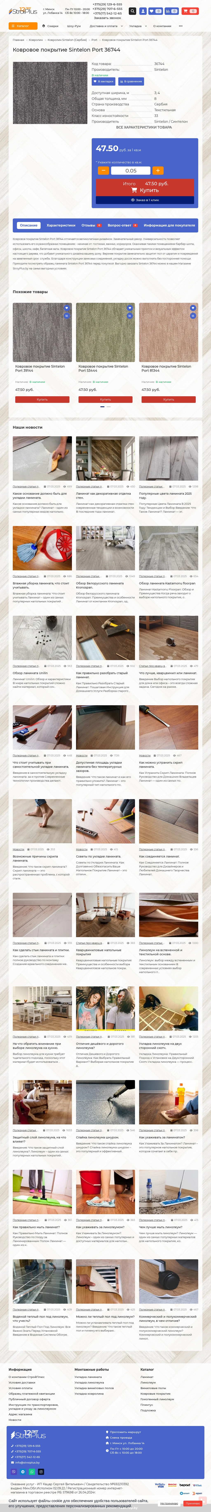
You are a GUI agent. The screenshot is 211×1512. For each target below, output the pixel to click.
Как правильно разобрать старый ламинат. (102, 675)
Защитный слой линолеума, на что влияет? (39, 1139)
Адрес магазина (20, 1414)
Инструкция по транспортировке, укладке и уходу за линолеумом (33, 1406)
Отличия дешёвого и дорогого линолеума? (100, 1046)
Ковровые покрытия (155, 1393)
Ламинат (147, 1377)
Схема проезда (121, 1437)
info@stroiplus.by (27, 1462)
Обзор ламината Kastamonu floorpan (167, 583)
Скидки (52, 26)
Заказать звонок (107, 18)
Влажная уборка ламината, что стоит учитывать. (41, 585)
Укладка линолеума (89, 1382)
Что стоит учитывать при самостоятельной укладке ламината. (41, 765)
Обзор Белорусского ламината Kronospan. (100, 585)
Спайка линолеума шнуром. (97, 1137)
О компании (162, 26)
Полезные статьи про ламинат (27, 486)
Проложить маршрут (125, 1432)
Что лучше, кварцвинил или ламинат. (168, 673)
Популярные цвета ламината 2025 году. (165, 496)
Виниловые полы (153, 1388)
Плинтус (147, 1404)
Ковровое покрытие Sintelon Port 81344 (166, 368)
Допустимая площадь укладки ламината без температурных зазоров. (99, 767)
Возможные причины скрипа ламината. (35, 858)
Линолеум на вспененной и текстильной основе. (160, 952)
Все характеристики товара (144, 127)
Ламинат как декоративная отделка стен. (103, 496)
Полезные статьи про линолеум (152, 943)
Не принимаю (169, 1503)
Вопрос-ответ (122, 225)
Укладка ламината (88, 1377)
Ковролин (36, 39)
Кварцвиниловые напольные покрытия (98, 952)
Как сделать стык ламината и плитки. (41, 950)
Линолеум (148, 1382)
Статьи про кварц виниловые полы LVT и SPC (153, 666)
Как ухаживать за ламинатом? (162, 1137)
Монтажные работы (92, 1370)
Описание (29, 225)
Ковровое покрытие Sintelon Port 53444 (103, 368)
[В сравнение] (67, 316)
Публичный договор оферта (29, 1399)
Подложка (148, 1410)
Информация (20, 1370)
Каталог (147, 1370)
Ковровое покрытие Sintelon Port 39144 (40, 368)
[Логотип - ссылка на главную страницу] (41, 1435)
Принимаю (193, 1503)
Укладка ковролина (89, 1393)
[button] (13, 353)
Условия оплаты (21, 1388)
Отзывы (91, 225)
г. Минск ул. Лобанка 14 (127, 1443)
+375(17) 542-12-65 (27, 1457)
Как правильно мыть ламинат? (36, 1227)
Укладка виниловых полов (94, 1388)
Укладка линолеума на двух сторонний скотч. (160, 1046)
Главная (18, 39)
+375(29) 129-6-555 (27, 1445)
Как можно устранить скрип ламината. (160, 765)
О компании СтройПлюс (27, 1377)
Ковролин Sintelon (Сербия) (67, 39)
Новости (82, 755)
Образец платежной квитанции (32, 1393)
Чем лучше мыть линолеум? (160, 1227)
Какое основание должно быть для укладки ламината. (40, 496)
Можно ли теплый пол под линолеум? (105, 1317)
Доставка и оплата (103, 26)
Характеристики (61, 225)
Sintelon (161, 70)
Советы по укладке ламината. (98, 856)
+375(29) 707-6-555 (28, 1451)
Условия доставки (22, 1382)
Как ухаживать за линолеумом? (100, 1227)
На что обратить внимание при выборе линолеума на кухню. (37, 1046)
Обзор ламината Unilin (30, 673)
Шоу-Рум (74, 26)
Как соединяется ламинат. (159, 856)
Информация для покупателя (169, 225)
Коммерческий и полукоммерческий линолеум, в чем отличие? (168, 1319)
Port (94, 39)
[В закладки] (67, 308)
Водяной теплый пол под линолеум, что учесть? (40, 1319)
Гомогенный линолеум (157, 1399)
